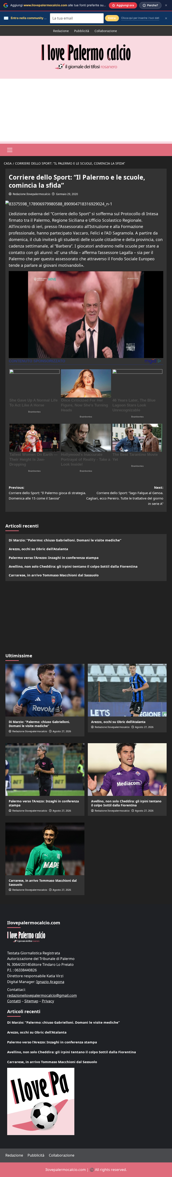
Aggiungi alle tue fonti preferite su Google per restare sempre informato (84, 5)
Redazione (61, 31)
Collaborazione (106, 31)
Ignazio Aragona (50, 981)
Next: (124, 495)
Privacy (48, 1001)
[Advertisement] (86, 110)
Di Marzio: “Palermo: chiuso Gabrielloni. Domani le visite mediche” (65, 540)
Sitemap (31, 1001)
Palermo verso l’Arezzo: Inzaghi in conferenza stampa (54, 557)
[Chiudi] (166, 5)
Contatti (14, 1001)
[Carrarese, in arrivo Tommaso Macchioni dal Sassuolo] (44, 849)
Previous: (47, 492)
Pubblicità (81, 31)
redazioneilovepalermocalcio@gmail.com (42, 995)
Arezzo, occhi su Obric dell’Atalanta (38, 549)
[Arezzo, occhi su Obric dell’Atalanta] (127, 690)
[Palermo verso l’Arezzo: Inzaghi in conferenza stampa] (44, 769)
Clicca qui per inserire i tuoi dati (140, 18)
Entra (112, 18)
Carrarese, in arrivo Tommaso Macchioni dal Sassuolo (54, 575)
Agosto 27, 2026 (62, 731)
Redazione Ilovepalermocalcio (31, 194)
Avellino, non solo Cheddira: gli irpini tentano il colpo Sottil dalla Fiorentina (73, 566)
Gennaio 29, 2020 (67, 194)
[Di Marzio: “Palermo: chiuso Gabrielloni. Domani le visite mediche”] (44, 690)
